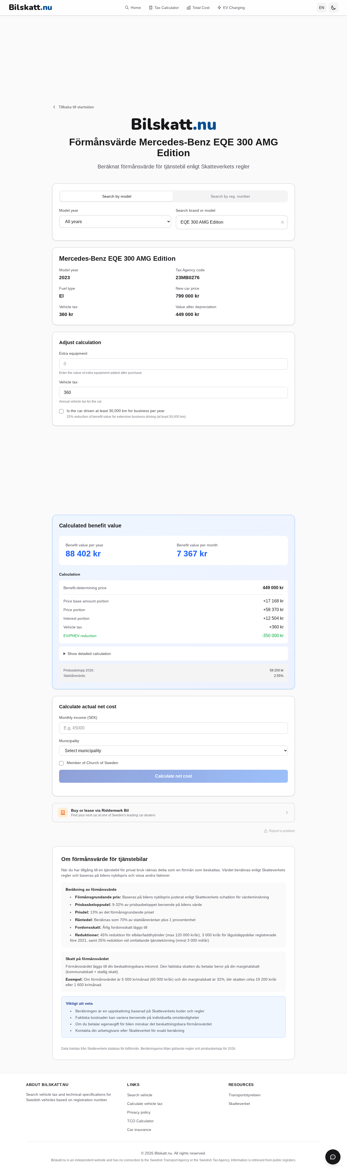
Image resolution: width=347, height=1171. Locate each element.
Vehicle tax (68, 382)
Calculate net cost (173, 776)
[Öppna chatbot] (332, 1157)
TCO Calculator (140, 1121)
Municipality (69, 741)
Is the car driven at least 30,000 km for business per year (126, 414)
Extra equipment (73, 353)
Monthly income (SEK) (78, 717)
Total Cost (201, 7)
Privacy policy (138, 1112)
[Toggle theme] (333, 7)
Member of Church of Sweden (92, 763)
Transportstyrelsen (245, 1095)
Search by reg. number (230, 196)
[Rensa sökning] (282, 222)
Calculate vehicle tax (144, 1103)
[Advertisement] (173, 53)
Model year (68, 210)
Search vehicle (139, 1095)
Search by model (116, 196)
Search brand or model (195, 210)
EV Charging (234, 7)
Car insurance (139, 1129)
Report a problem (282, 831)
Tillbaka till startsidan (76, 107)
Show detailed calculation (89, 653)
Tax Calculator (167, 7)
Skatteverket (239, 1103)
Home (136, 7)
